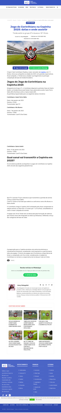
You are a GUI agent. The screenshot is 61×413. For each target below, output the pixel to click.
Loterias (40, 7)
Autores (12, 404)
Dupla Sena (52, 388)
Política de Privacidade (36, 404)
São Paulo (33, 7)
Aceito (32, 399)
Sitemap (56, 404)
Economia (21, 7)
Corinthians (24, 20)
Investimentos (50, 7)
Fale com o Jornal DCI (22, 404)
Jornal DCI (10, 20)
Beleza (21, 388)
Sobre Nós (5, 404)
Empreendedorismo (38, 397)
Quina (51, 373)
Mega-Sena (53, 379)
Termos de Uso (48, 404)
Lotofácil (52, 376)
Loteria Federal (53, 385)
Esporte (14, 20)
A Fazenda (21, 385)
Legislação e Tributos (37, 383)
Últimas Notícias (11, 7)
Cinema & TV (22, 373)
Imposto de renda (36, 388)
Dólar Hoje (37, 373)
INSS (27, 7)
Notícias (21, 382)
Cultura (21, 376)
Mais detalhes (39, 399)
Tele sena (52, 382)
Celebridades (22, 370)
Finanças (37, 376)
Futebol (19, 20)
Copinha (43, 72)
